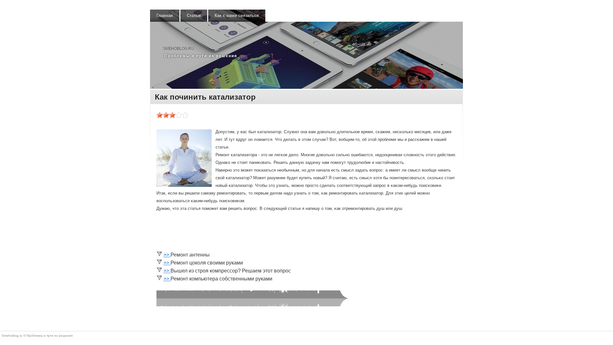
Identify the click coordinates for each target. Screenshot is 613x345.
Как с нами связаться (237, 15)
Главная (164, 15)
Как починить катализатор (205, 97)
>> (166, 254)
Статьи (194, 15)
